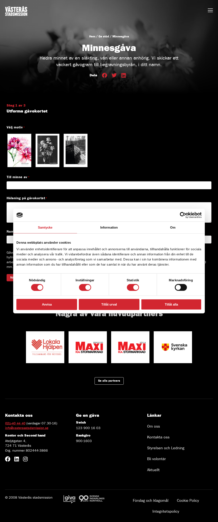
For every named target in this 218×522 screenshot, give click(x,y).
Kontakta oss (158, 437)
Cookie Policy (188, 500)
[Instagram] (25, 459)
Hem (92, 36)
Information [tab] (109, 227)
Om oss (153, 426)
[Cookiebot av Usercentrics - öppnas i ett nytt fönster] (183, 215)
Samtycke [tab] (45, 227)
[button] (104, 75)
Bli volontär (156, 459)
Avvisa (47, 304)
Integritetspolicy (165, 511)
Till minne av (17, 177)
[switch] (85, 287)
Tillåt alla (171, 304)
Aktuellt (153, 470)
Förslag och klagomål (150, 500)
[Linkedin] (16, 459)
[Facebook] (7, 459)
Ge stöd (104, 36)
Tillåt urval (109, 304)
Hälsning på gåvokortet (26, 198)
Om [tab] (172, 227)
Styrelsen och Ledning (165, 448)
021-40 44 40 (15, 423)
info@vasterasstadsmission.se (26, 428)
